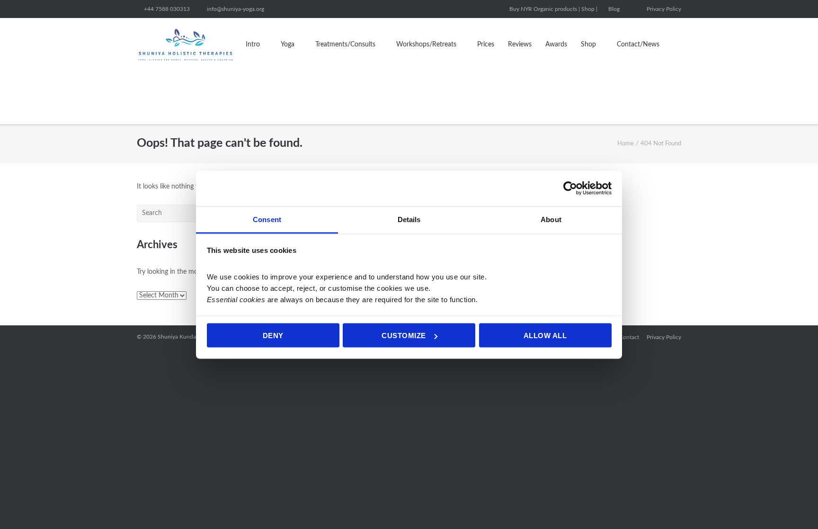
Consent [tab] (267, 219)
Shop (588, 44)
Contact (629, 337)
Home (625, 144)
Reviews (520, 44)
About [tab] (551, 219)
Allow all (545, 336)
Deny (273, 336)
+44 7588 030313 (167, 9)
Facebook (633, 9)
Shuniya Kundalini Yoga (187, 337)
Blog (614, 9)
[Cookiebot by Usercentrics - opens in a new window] (570, 188)
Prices (485, 44)
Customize (404, 336)
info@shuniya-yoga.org (235, 9)
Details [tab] (409, 219)
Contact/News (638, 44)
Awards (556, 44)
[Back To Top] (794, 505)
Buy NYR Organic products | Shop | (553, 9)
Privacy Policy (664, 9)
